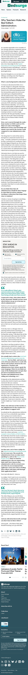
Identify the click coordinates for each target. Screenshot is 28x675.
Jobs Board (4, 618)
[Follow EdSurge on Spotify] (6, 665)
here (6, 535)
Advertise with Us (6, 606)
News (3, 10)
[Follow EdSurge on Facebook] (23, 662)
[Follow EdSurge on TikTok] (16, 662)
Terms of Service (11, 670)
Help (16, 670)
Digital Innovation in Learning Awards (12, 64)
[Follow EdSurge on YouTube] (2, 665)
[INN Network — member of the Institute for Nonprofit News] (4, 624)
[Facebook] (19, 531)
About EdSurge (5, 594)
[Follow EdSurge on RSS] (2, 662)
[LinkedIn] (16, 531)
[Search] (26, 1)
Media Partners (5, 601)
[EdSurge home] (6, 1)
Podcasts (16, 10)
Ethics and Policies (5, 600)
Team (2, 596)
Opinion (8, 10)
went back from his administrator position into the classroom (13, 358)
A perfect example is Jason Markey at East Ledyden (13, 433)
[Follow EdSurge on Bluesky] (12, 662)
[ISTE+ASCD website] (16, 1)
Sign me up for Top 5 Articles (21, 255)
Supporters (4, 598)
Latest (2, 613)
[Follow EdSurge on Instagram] (6, 662)
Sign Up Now (18, 262)
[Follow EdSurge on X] (9, 662)
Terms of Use (7, 268)
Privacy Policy (14, 268)
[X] (13, 531)
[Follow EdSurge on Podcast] (9, 665)
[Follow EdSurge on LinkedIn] (19, 662)
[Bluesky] (10, 531)
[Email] (5, 531)
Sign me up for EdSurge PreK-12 (8, 255)
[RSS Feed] (2, 531)
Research (23, 10)
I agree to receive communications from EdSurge (15, 272)
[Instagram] (8, 531)
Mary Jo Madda (5, 28)
